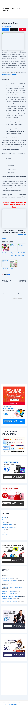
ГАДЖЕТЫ (4, 522)
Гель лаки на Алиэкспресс (9, 593)
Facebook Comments (16, 297)
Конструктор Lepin (5, 269)
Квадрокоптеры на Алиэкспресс (10, 596)
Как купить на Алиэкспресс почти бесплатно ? (14, 583)
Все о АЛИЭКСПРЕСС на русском (14, 704)
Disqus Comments (7, 297)
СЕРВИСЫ (4, 537)
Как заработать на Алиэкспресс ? (13, 255)
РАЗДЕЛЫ (4, 532)
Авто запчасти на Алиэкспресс (21, 254)
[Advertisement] (14, 679)
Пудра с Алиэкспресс (7, 598)
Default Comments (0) (17, 298)
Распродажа (5, 534)
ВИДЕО (3, 519)
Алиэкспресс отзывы (7, 578)
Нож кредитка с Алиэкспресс (9, 580)
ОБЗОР (3, 529)
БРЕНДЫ (4, 517)
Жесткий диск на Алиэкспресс (10, 601)
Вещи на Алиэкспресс (5, 253)
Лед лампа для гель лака (8, 591)
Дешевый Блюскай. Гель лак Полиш (11, 574)
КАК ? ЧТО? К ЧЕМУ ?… (8, 524)
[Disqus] (14, 319)
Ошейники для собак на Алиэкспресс (12, 587)
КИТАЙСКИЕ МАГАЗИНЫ (8, 527)
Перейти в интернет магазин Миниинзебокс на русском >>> (14, 204)
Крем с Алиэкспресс (13, 269)
